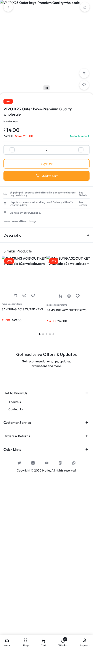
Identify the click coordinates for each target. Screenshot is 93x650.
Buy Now (47, 164)
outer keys (12, 121)
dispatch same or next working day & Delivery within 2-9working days (41, 203)
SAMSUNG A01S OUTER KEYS (22, 309)
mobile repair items (12, 303)
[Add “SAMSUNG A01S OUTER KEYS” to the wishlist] (33, 295)
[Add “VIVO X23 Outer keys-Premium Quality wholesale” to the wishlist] (84, 85)
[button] (85, 7)
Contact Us (16, 409)
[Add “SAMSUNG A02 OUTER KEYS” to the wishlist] (77, 296)
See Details (83, 193)
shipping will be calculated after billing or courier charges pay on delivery (42, 193)
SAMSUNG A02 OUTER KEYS (66, 310)
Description (13, 235)
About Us (14, 402)
